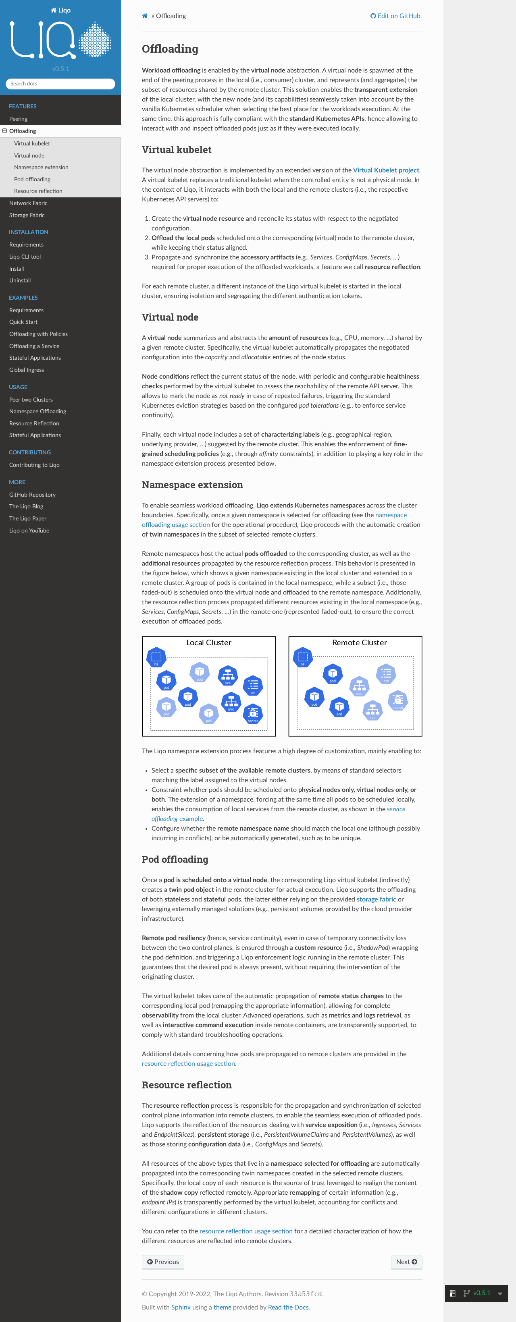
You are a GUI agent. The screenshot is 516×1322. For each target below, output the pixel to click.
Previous (166, 1262)
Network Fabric (28, 203)
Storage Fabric (27, 215)
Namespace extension (41, 167)
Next (404, 1262)
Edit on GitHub (398, 16)
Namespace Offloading (37, 411)
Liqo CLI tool (25, 257)
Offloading (22, 131)
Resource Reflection (34, 424)
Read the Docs (288, 1307)
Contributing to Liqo (34, 465)
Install (16, 269)
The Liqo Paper (27, 519)
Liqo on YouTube (29, 531)
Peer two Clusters (31, 400)
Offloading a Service (34, 346)
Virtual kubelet (32, 144)
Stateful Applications (35, 358)
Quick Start (23, 322)
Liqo (64, 10)
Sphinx (181, 1307)
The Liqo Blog (26, 507)
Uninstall (20, 281)
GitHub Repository (32, 495)
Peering (18, 119)
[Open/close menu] (4, 131)
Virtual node (29, 156)
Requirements (26, 245)
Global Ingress (26, 370)
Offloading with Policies (38, 334)
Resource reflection (38, 191)
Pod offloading (32, 179)
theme (222, 1307)
